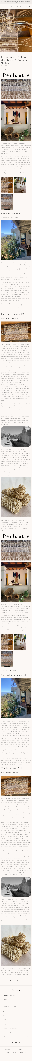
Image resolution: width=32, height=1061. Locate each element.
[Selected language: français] (31, 1)
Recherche (6, 1016)
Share (4, 69)
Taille (4, 1019)
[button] (1, 6)
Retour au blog (17, 980)
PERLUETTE (9, 1058)
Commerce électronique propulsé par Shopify (19, 1058)
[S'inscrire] (27, 1037)
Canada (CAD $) (10, 1052)
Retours (5, 999)
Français (22, 1052)
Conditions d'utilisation (9, 1006)
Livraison (5, 1003)
